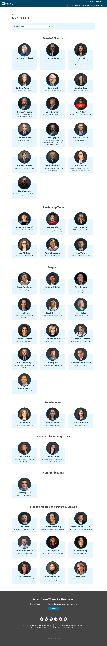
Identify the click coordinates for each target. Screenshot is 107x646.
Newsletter (99, 1)
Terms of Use (60, 633)
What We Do (76, 5)
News (102, 5)
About (68, 5)
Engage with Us (87, 5)
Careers (92, 1)
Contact (46, 633)
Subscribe (53, 609)
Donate (96, 5)
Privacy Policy (52, 633)
